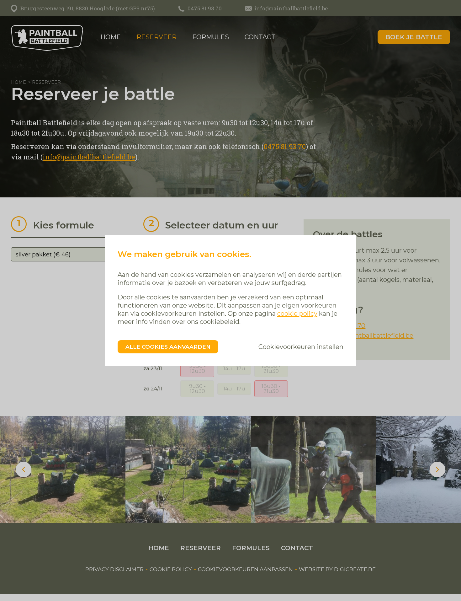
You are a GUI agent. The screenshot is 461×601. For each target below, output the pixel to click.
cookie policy (297, 313)
